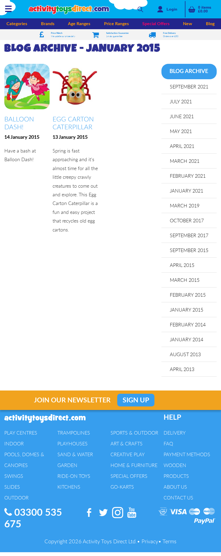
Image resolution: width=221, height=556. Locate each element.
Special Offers (156, 24)
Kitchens (68, 487)
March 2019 (184, 205)
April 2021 (182, 146)
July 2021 (181, 101)
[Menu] (8, 12)
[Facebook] (89, 518)
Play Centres (20, 432)
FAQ (168, 443)
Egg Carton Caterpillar (73, 123)
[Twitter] (103, 518)
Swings (13, 476)
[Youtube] (132, 518)
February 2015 (188, 295)
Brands (47, 24)
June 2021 (182, 116)
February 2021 (188, 176)
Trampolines (73, 432)
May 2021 (181, 131)
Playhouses (72, 443)
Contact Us (178, 497)
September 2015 (189, 250)
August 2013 (185, 354)
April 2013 (182, 369)
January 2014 (186, 339)
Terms (170, 541)
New (187, 24)
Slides (12, 487)
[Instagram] (118, 518)
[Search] (140, 9)
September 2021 (189, 86)
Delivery (175, 432)
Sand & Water (75, 454)
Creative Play (127, 454)
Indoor (14, 443)
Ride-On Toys (73, 476)
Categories (16, 24)
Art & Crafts (126, 443)
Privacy (149, 541)
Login (172, 9)
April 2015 (182, 265)
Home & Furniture (133, 465)
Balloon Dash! (19, 123)
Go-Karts (122, 487)
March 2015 (184, 280)
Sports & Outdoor (134, 432)
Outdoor (16, 497)
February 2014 (188, 324)
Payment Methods (187, 454)
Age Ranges (79, 24)
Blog (210, 24)
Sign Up (136, 400)
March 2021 (184, 161)
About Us (175, 487)
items (204, 9)
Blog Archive (189, 71)
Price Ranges (116, 24)
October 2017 (187, 220)
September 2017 (189, 235)
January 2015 (186, 309)
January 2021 (186, 190)
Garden (67, 465)
